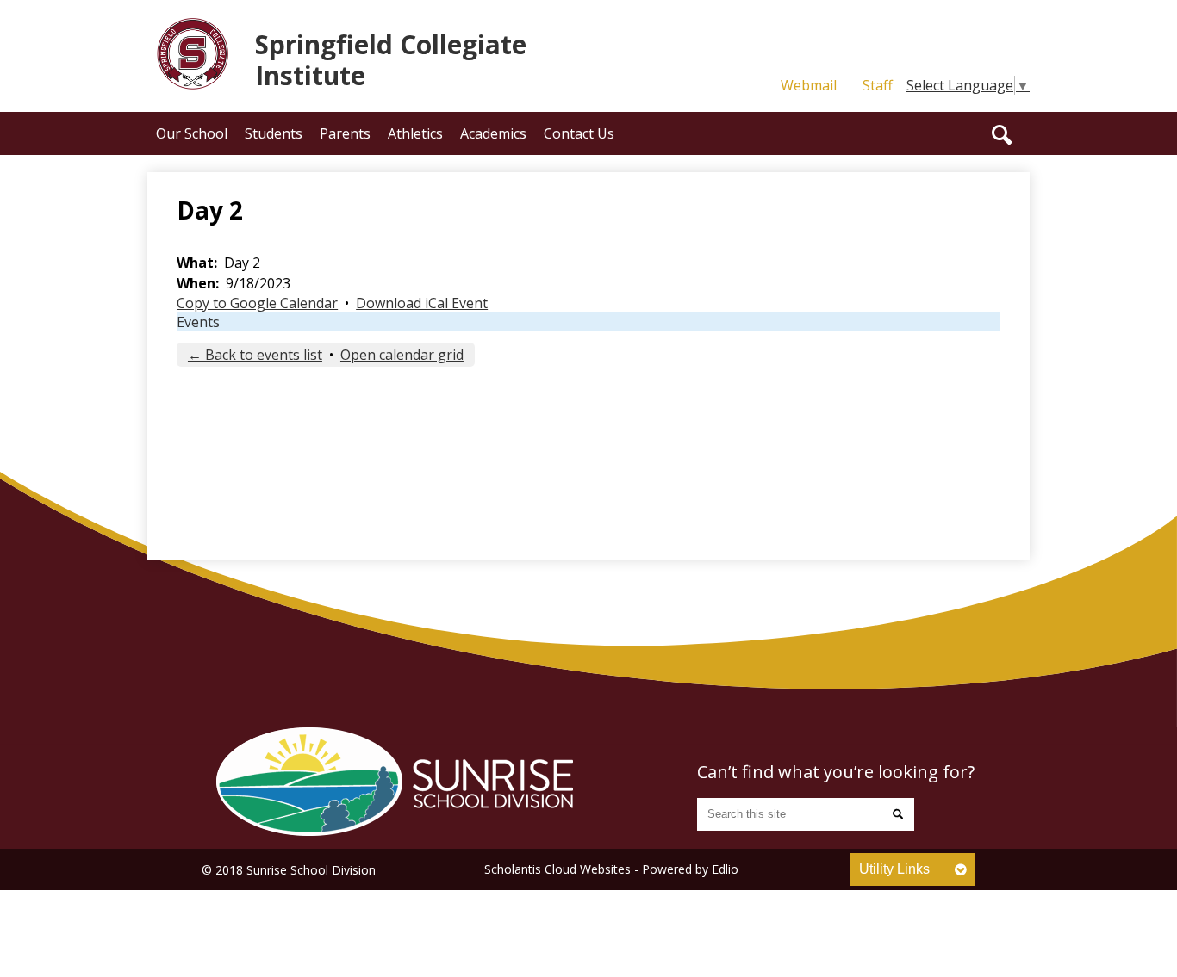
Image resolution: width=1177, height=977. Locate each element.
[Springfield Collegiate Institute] (394, 781)
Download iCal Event (422, 303)
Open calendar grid (402, 354)
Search (1002, 135)
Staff (878, 85)
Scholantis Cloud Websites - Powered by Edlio (611, 869)
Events (198, 321)
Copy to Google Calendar (257, 303)
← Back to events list (255, 354)
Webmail (809, 85)
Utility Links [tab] (894, 869)
